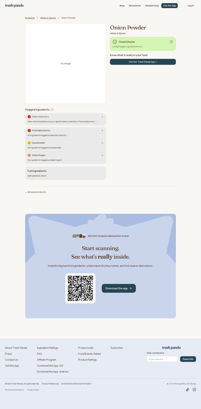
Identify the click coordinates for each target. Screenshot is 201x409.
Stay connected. (155, 353)
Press (8, 353)
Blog (122, 5)
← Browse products (35, 191)
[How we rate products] (171, 42)
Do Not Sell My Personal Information (76, 383)
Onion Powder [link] (68, 17)
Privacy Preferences (50, 383)
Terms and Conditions (14, 389)
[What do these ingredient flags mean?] (52, 109)
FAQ (39, 353)
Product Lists (85, 348)
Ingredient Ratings (47, 348)
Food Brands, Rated (89, 353)
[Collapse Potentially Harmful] (102, 130)
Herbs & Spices (48, 17)
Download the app (117, 288)
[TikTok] (187, 389)
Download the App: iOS (50, 365)
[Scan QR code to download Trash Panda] (80, 288)
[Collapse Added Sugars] (102, 155)
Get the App (169, 5)
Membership (152, 5)
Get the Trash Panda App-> (143, 61)
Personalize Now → (88, 121)
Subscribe (117, 348)
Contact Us (11, 359)
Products (30, 17)
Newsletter (135, 5)
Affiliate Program (46, 359)
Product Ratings (87, 359)
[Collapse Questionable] (102, 143)
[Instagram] (194, 389)
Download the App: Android (52, 371)
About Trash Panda (16, 348)
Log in (191, 5)
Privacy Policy (33, 389)
